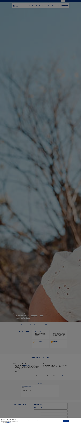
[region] (40, 421)
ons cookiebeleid (9, 422)
